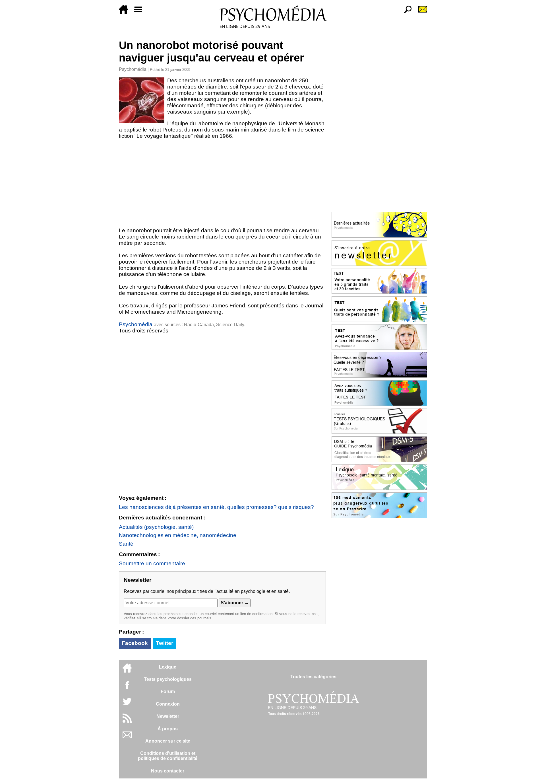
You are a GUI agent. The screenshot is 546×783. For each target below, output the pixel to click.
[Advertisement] (222, 184)
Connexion (168, 704)
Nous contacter (167, 770)
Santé (126, 544)
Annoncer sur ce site (167, 741)
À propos (168, 728)
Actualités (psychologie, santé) (156, 527)
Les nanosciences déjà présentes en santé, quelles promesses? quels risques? (216, 507)
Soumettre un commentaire (152, 563)
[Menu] (140, 12)
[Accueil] (126, 12)
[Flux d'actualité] (127, 721)
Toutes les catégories (313, 676)
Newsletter (167, 716)
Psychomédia (132, 69)
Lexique (167, 667)
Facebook (135, 643)
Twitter (164, 643)
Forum (168, 691)
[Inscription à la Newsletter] (420, 12)
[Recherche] (405, 12)
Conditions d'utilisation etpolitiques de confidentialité (167, 756)
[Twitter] (127, 704)
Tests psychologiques (168, 679)
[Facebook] (127, 687)
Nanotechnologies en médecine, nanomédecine (177, 535)
